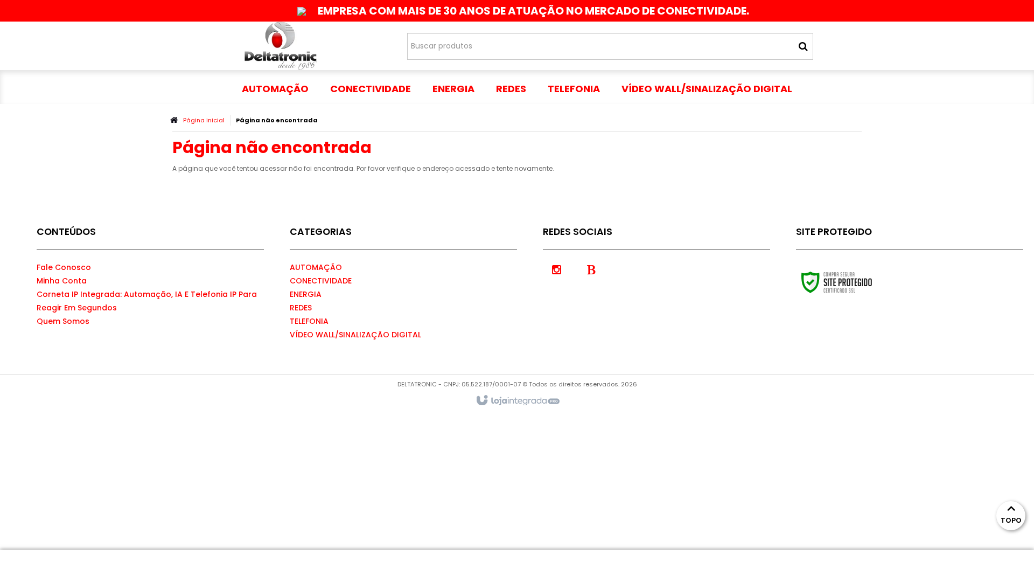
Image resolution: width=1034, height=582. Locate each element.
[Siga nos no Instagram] (556, 269)
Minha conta (62, 280)
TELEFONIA (309, 321)
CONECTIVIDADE (321, 280)
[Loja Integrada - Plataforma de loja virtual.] (517, 401)
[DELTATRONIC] (281, 46)
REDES (301, 307)
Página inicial (204, 120)
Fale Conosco (64, 267)
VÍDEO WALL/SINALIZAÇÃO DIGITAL (355, 334)
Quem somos (63, 321)
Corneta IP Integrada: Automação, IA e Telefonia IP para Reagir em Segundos (147, 301)
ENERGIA (306, 294)
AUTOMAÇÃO (316, 267)
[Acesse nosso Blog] (591, 269)
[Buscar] (803, 46)
